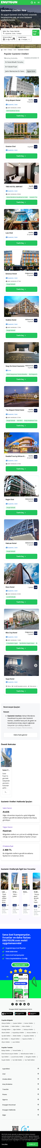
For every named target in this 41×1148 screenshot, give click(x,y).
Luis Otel (9, 233)
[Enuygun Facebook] (12, 1004)
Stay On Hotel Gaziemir (15, 366)
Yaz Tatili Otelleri (30, 1060)
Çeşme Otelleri (17, 1023)
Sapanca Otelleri (27, 1039)
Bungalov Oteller (31, 1057)
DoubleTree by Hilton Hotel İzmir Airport (16, 456)
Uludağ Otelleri (6, 1029)
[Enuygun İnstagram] (16, 1004)
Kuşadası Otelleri (29, 1036)
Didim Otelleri (16, 1026)
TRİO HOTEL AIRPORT (14, 187)
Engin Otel (10, 499)
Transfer (5, 1089)
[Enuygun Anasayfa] (9, 2)
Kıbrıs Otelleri (26, 1026)
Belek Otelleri (17, 1036)
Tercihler (5, 1144)
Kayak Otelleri (6, 1060)
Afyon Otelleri (6, 1042)
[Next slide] (35, 86)
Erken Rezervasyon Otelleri (10, 1054)
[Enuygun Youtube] (28, 1004)
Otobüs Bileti (7, 1079)
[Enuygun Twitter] (20, 1004)
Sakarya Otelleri (28, 1029)
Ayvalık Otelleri (6, 1036)
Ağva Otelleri (17, 1029)
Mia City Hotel (11, 633)
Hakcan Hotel (11, 543)
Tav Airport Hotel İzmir (15, 410)
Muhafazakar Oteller (27, 1054)
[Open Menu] (38, 2)
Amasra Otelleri (31, 1032)
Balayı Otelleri (6, 1050)
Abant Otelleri (6, 1032)
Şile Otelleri (5, 1039)
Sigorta (5, 1100)
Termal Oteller (17, 1050)
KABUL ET (32, 1144)
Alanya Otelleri (6, 1023)
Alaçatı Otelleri (15, 1039)
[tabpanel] (20, 36)
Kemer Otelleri (28, 1023)
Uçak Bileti (6, 1069)
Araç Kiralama (7, 1084)
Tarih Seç (20, 116)
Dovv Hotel (10, 587)
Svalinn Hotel (11, 320)
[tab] (5, 26)
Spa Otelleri (5, 1057)
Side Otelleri (5, 1026)
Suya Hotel (10, 679)
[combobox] (17, 33)
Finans (4, 1094)
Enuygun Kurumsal (9, 1105)
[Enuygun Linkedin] (24, 1004)
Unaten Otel (11, 146)
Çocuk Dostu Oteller (17, 1057)
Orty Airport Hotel (13, 100)
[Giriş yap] (35, 2)
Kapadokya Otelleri (18, 1032)
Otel (3, 1074)
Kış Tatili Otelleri (17, 1060)
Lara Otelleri (16, 1042)
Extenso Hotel (11, 274)
